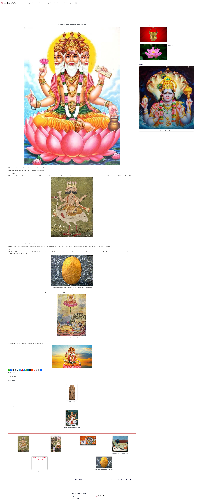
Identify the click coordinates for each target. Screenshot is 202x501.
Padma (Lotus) (171, 45)
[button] (76, 3)
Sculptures (21, 3)
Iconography (48, 3)
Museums (41, 3)
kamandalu (10, 243)
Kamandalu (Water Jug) (173, 28)
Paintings (28, 3)
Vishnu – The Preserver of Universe (166, 130)
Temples (34, 3)
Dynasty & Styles (68, 3)
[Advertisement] (101, 13)
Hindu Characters (58, 3)
